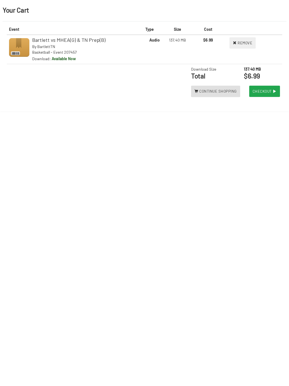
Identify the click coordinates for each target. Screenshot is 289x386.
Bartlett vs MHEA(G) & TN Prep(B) (69, 40)
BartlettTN (46, 46)
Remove (245, 43)
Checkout (263, 91)
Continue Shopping (217, 91)
